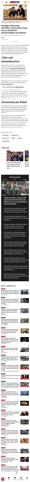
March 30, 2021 (20, 87)
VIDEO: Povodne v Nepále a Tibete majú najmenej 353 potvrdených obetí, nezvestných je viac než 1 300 (10, 468)
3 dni (15, 179)
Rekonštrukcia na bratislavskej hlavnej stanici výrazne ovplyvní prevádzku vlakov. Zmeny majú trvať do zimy (16, 276)
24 (25, 2)
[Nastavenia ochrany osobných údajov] (2, 479)
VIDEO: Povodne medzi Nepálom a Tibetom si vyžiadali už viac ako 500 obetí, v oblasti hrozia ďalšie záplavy (10, 384)
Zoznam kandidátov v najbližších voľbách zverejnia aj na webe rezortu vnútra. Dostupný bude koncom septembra (15, 226)
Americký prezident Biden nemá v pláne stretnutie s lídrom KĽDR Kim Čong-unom (14, 165)
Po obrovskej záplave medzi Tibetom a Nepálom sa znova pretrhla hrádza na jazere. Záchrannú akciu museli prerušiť (10, 367)
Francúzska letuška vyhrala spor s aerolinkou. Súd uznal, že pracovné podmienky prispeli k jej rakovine (10, 432)
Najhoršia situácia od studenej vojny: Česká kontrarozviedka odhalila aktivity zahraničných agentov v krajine (10, 311)
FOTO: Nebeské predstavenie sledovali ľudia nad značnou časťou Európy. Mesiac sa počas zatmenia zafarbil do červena (10, 340)
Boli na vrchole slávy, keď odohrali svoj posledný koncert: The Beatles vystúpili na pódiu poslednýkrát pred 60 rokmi (15, 252)
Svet (8, 151)
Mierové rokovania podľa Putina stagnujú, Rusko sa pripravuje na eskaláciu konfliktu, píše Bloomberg (10, 451)
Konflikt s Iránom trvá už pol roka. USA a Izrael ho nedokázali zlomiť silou (9, 349)
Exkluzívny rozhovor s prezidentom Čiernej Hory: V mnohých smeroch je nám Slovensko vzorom (10, 413)
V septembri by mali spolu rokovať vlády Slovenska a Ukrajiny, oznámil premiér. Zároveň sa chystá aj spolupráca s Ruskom (15, 210)
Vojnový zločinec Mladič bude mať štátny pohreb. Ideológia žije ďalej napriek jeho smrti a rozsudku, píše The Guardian (15, 244)
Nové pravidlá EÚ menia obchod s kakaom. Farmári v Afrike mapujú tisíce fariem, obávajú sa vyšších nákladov (9, 441)
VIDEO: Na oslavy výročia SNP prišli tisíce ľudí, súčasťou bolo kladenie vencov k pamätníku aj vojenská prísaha (15, 201)
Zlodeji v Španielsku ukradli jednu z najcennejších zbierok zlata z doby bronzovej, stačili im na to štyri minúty (10, 404)
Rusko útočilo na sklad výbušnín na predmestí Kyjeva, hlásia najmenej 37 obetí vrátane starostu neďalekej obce (10, 292)
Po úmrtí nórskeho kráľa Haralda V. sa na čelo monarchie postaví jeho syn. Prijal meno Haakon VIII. (16, 218)
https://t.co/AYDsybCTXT (7, 84)
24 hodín (5, 179)
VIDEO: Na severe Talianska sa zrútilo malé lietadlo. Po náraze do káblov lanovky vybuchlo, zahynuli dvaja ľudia (10, 394)
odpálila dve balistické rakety (17, 68)
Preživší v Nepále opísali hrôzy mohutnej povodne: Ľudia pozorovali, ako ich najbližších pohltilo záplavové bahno (10, 423)
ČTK (3, 38)
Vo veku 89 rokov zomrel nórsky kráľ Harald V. (10, 376)
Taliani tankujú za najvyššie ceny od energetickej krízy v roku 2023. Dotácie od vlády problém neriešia (10, 358)
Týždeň (25, 179)
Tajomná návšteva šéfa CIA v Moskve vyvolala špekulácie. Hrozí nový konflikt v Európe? (10, 459)
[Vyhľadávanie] (2, 2)
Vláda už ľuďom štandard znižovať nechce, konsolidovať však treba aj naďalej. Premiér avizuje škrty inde (16, 268)
